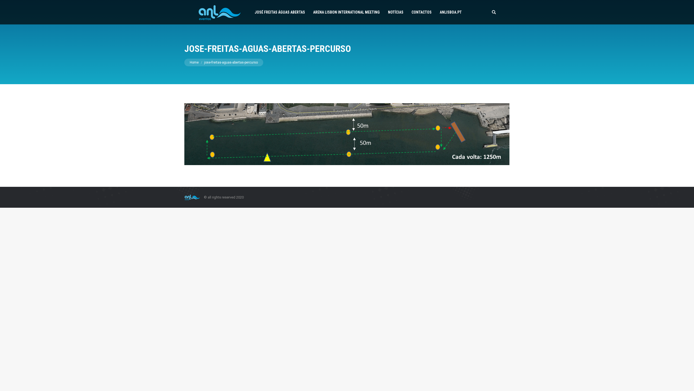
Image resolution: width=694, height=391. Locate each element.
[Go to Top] (685, 382)
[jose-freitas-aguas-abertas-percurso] (347, 134)
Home (194, 62)
